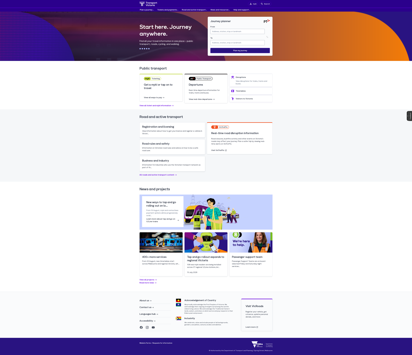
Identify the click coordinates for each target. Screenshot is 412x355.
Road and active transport (194, 10)
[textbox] (237, 31)
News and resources (220, 10)
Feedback (410, 116)
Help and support (241, 10)
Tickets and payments (167, 10)
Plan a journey (146, 10)
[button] (240, 50)
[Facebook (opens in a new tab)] (141, 327)
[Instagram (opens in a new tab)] (147, 327)
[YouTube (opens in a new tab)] (153, 327)
